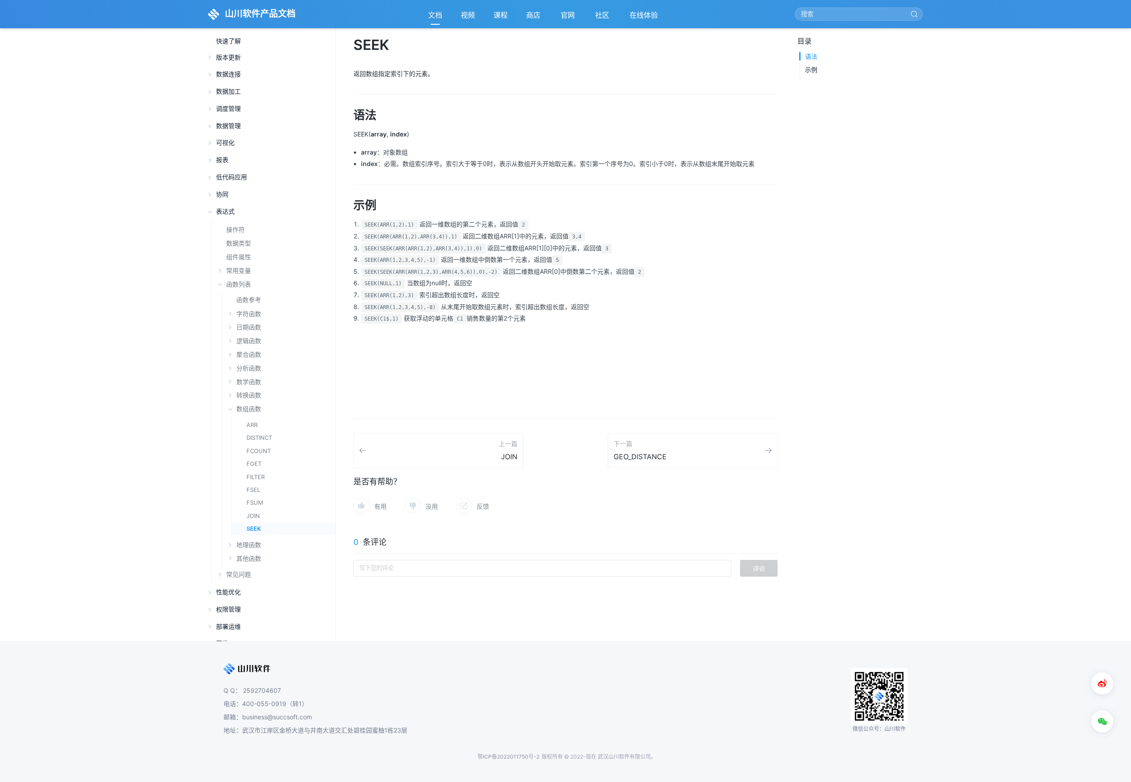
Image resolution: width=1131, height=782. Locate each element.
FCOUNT (259, 450)
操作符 (235, 229)
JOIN (253, 515)
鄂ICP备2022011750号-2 (508, 756)
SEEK (254, 528)
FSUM (255, 502)
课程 (500, 15)
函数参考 (248, 299)
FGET (254, 463)
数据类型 (238, 243)
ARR (252, 424)
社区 (603, 18)
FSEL (253, 489)
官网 (569, 18)
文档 (435, 15)
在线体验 (645, 18)
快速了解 (228, 41)
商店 (534, 18)
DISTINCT (259, 437)
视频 (468, 15)
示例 (811, 69)
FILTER (256, 476)
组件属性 (238, 257)
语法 (811, 56)
